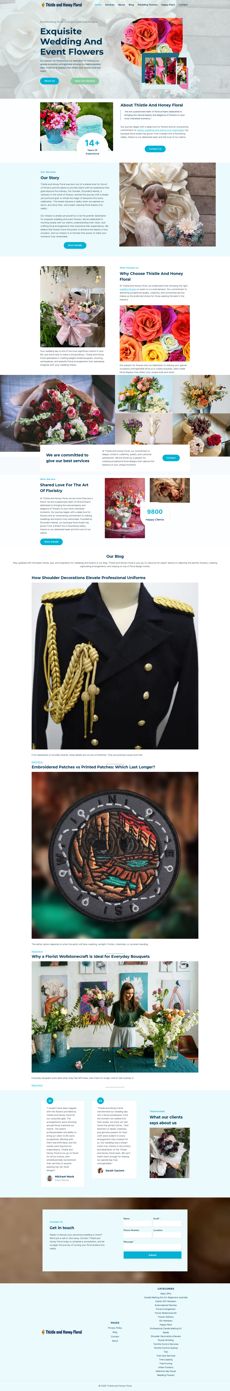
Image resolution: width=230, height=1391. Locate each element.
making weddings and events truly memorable (160, 130)
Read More (37, 762)
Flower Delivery (166, 1317)
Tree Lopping (165, 1359)
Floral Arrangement (166, 1309)
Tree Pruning (165, 1363)
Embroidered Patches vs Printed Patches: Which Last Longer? (93, 767)
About (121, 4)
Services (110, 4)
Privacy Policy (115, 1328)
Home (98, 4)
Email (156, 1218)
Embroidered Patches (166, 1305)
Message (129, 1241)
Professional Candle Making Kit (166, 1328)
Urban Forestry (165, 1367)
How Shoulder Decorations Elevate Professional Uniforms (89, 577)
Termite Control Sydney (166, 1348)
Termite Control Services (165, 1344)
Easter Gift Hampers (165, 1301)
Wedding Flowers (148, 4)
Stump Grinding (166, 1340)
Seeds (166, 1332)
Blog (131, 4)
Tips (166, 1351)
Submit (153, 1255)
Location (158, 1230)
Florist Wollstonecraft (166, 1313)
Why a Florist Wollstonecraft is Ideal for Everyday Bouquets (91, 956)
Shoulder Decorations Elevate (166, 1336)
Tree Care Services (165, 1355)
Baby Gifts (166, 1293)
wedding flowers (128, 289)
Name (127, 1218)
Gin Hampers (165, 1320)
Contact (183, 4)
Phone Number (131, 1230)
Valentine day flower (165, 1371)
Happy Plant (168, 4)
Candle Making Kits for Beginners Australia (165, 1297)
